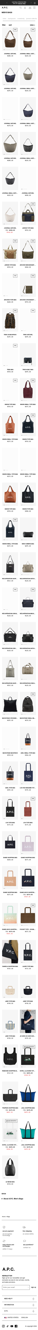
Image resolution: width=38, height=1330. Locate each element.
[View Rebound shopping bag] (10, 1056)
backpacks (12, 19)
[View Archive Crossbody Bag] (28, 285)
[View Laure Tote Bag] (28, 951)
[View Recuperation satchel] (28, 564)
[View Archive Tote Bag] (10, 285)
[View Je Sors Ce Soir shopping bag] (28, 1021)
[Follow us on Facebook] (16, 1326)
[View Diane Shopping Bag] (28, 843)
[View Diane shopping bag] (10, 843)
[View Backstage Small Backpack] (28, 703)
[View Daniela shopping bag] (10, 951)
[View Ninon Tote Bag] (10, 389)
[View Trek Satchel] (28, 320)
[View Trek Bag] (10, 355)
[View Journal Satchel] (10, 39)
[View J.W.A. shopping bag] (28, 1093)
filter (4, 25)
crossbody (20, 19)
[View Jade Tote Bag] (10, 986)
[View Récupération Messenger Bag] (28, 599)
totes (4, 19)
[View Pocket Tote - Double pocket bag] (28, 914)
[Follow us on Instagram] (3, 1326)
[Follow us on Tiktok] (7, 1326)
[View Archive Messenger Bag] (28, 250)
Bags (8, 1216)
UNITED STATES (12, 1317)
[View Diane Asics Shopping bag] (28, 877)
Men (24, 3)
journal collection (32, 19)
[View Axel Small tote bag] (28, 738)
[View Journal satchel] (10, 73)
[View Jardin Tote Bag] (28, 213)
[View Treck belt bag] (28, 355)
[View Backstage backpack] (10, 738)
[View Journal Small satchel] (28, 73)
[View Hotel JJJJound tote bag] (28, 1056)
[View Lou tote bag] (10, 808)
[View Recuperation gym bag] (28, 668)
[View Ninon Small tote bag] (10, 424)
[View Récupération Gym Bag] (10, 599)
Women (20, 3)
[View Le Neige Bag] (10, 1167)
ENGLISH (24, 1317)
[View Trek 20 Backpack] (10, 320)
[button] (32, 25)
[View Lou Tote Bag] (28, 808)
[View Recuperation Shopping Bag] (10, 564)
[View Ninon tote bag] (10, 494)
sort (10, 25)
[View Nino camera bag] (28, 529)
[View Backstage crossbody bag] (10, 703)
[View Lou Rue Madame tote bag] (28, 773)
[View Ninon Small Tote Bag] (28, 389)
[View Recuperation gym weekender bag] (10, 633)
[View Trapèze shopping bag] (10, 1093)
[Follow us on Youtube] (12, 1326)
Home (3, 1216)
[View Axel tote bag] (10, 773)
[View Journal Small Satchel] (28, 39)
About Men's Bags (13, 1199)
